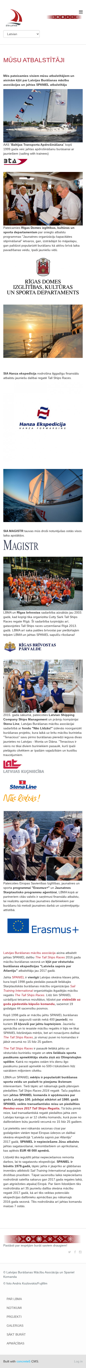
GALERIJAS (15, 1325)
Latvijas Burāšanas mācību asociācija (29, 953)
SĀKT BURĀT (16, 1334)
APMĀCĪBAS (15, 1343)
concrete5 (23, 1361)
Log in (78, 1361)
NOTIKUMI (14, 1308)
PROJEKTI (14, 1316)
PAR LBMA (14, 1299)
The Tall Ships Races (18, 1048)
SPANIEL (18, 977)
